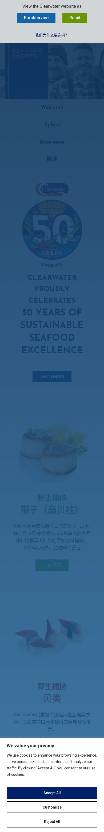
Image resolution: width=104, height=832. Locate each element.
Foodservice (36, 17)
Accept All (52, 793)
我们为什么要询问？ (52, 35)
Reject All (52, 821)
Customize (52, 807)
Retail (74, 17)
